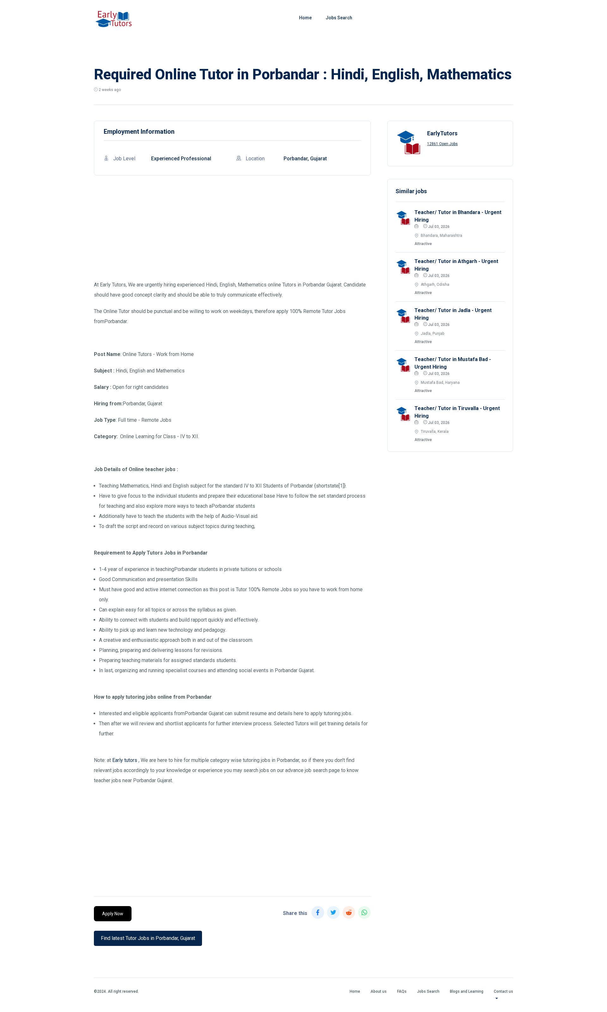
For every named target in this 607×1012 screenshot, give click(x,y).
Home (305, 17)
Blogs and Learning (466, 991)
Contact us (503, 991)
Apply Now (112, 913)
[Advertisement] (232, 235)
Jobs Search (339, 17)
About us (379, 991)
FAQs (402, 991)
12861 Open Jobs (442, 144)
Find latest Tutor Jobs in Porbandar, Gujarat (148, 938)
